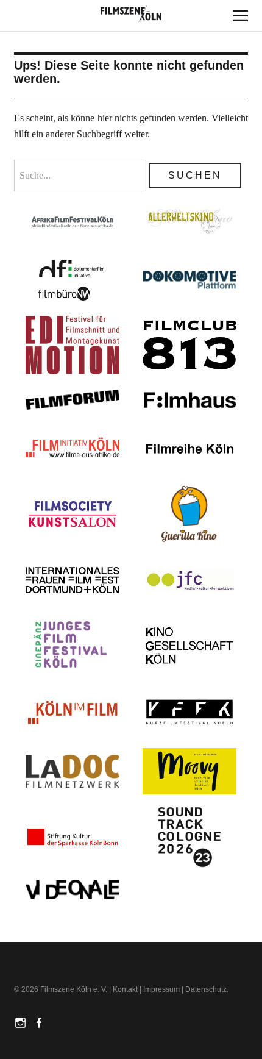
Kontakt (125, 989)
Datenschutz (206, 989)
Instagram (22, 1022)
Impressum (161, 989)
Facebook (40, 1022)
